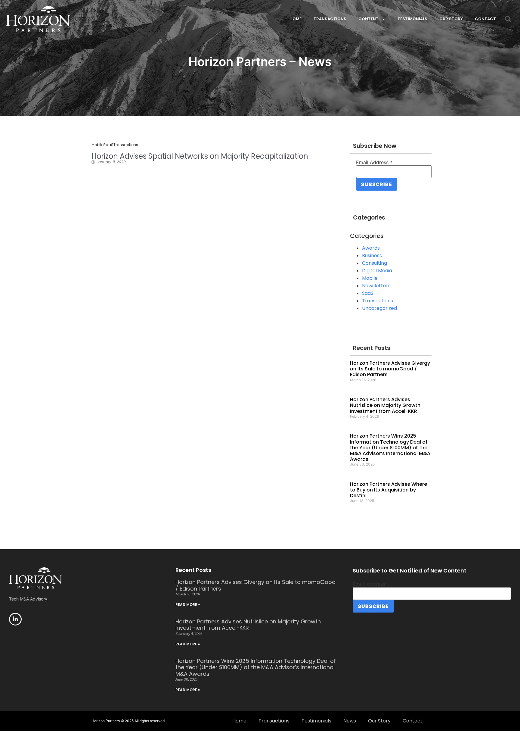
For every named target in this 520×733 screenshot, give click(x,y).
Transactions (330, 19)
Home (295, 19)
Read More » (187, 604)
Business (372, 255)
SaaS (108, 144)
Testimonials (412, 19)
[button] (508, 19)
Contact (485, 19)
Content (368, 19)
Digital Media (377, 270)
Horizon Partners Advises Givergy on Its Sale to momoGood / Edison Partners (390, 369)
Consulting (374, 263)
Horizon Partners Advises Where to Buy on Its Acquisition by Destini (388, 490)
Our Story (451, 19)
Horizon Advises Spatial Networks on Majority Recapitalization (199, 156)
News (349, 720)
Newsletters (376, 285)
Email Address (374, 162)
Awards (371, 248)
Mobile (97, 144)
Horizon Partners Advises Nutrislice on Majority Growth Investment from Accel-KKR (385, 405)
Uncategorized (379, 308)
